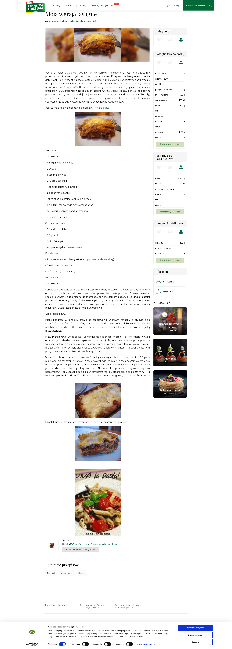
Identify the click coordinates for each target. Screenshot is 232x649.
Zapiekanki (51, 573)
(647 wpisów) (76, 544)
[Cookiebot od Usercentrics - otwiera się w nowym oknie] (32, 644)
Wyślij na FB (168, 291)
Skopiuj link (168, 282)
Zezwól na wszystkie (195, 628)
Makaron (81, 573)
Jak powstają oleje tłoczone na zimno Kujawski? (128, 606)
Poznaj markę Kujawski (55, 605)
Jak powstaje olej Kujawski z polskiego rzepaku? (92, 606)
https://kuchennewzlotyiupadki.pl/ (101, 544)
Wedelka (55, 21)
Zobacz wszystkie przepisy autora (80, 550)
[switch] (85, 644)
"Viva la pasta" (102, 107)
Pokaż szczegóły (144, 644)
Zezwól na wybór (195, 635)
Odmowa (195, 642)
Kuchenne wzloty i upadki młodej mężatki (79, 21)
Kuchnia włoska (67, 573)
